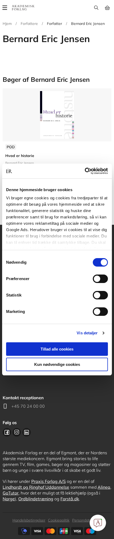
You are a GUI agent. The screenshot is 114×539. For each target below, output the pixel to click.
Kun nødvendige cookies (57, 364)
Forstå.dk (69, 498)
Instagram (16, 432)
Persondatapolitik (87, 520)
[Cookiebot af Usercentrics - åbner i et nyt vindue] (85, 171)
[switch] (100, 279)
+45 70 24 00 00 (28, 406)
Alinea (104, 487)
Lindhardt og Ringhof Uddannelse (36, 487)
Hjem (7, 23)
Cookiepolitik (58, 520)
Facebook (7, 432)
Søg (96, 7)
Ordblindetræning (35, 498)
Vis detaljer (87, 333)
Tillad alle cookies (57, 349)
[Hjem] (23, 7)
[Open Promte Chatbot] (98, 523)
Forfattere (29, 23)
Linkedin (26, 432)
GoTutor (11, 493)
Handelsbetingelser (28, 520)
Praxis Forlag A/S (48, 481)
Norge (9, 498)
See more (57, 142)
